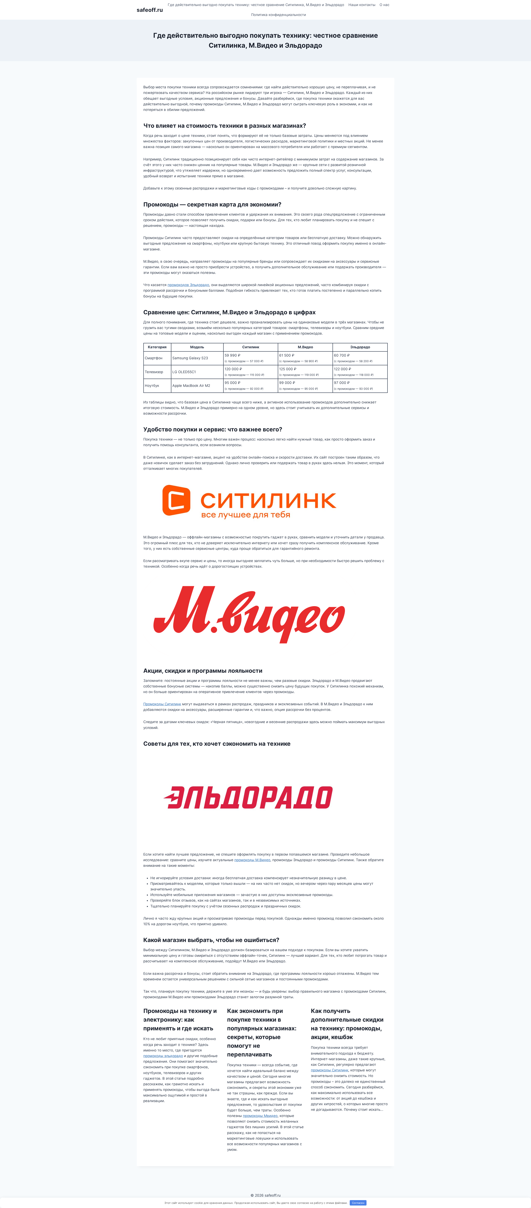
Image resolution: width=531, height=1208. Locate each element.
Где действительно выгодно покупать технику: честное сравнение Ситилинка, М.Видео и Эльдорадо (256, 5)
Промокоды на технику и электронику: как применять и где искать (180, 1019)
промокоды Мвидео (260, 1116)
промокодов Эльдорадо (188, 285)
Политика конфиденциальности (278, 15)
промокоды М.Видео (252, 860)
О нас (384, 5)
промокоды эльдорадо (163, 1056)
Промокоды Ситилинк (162, 704)
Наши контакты (361, 5)
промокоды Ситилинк (329, 1070)
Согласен (358, 1202)
